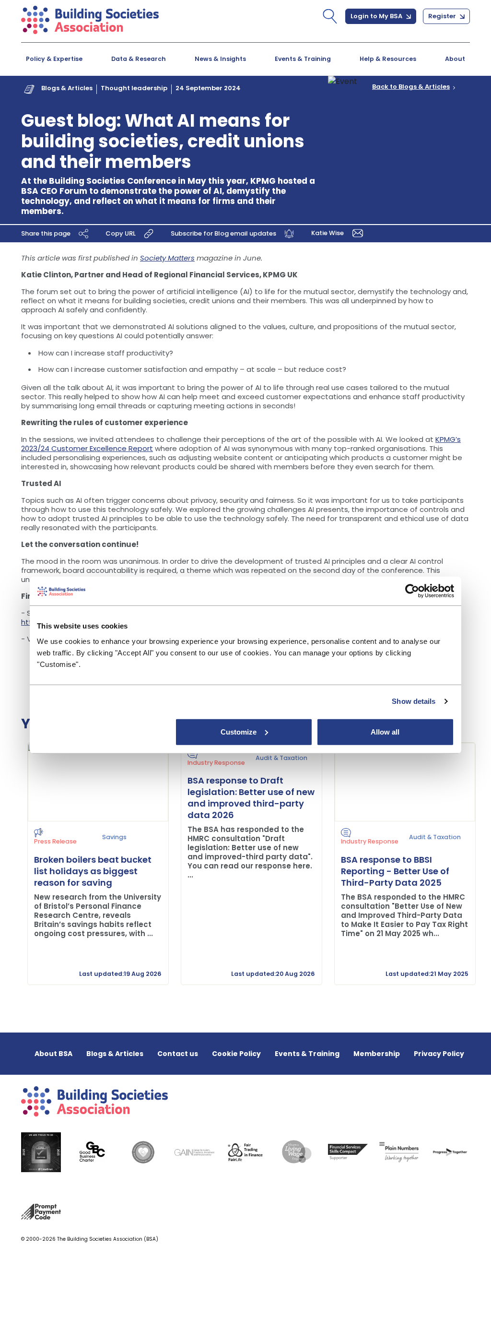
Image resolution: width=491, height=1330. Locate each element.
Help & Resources (388, 59)
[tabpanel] (92, 864)
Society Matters (167, 258)
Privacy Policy (439, 1053)
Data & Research (138, 59)
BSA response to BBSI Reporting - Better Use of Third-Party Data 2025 (395, 871)
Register (442, 16)
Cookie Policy (236, 1053)
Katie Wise (328, 233)
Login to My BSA (377, 16)
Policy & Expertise (54, 59)
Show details (413, 701)
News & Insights (220, 59)
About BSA (53, 1053)
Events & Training (303, 59)
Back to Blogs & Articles (411, 87)
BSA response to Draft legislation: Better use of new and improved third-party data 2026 (251, 797)
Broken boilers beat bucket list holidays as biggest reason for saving (93, 871)
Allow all (385, 731)
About (455, 59)
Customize (239, 731)
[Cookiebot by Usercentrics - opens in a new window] (412, 591)
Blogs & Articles (67, 88)
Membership (376, 1053)
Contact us (177, 1053)
